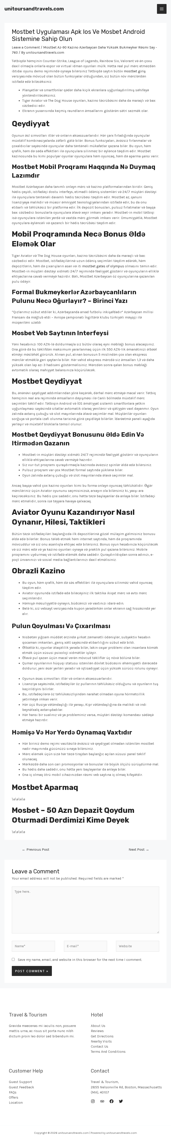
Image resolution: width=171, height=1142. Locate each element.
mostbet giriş (135, 71)
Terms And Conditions (108, 1052)
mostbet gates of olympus (103, 266)
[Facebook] (112, 1101)
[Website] (137, 947)
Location (16, 1103)
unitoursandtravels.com (34, 9)
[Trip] (102, 1101)
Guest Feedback (21, 1087)
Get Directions (102, 1036)
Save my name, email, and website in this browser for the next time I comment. (80, 960)
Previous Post (35, 849)
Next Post (139, 849)
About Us (98, 1026)
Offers (13, 1097)
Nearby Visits (101, 1041)
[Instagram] (93, 1101)
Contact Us (99, 1047)
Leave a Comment (26, 47)
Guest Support (20, 1082)
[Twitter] (121, 1101)
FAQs (12, 1092)
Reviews (97, 1031)
